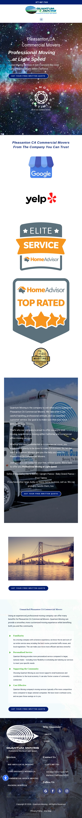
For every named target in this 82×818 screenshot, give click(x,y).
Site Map (47, 811)
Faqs (47, 741)
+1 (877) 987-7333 (52, 764)
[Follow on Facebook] (53, 791)
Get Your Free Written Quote (28, 76)
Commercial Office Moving (23, 778)
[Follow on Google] (45, 791)
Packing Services (17, 785)
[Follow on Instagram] (67, 791)
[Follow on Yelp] (60, 791)
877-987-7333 (42, 2)
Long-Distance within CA (21, 771)
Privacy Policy (36, 811)
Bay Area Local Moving (20, 764)
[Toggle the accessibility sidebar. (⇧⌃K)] (5, 778)
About (48, 734)
